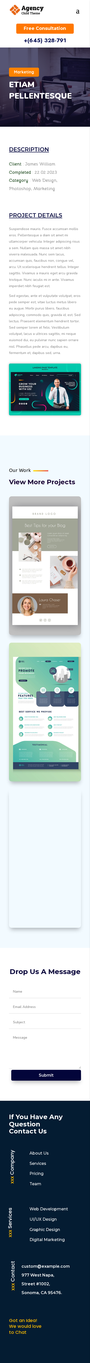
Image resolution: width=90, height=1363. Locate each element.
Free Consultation (45, 28)
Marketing (24, 71)
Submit (46, 1075)
